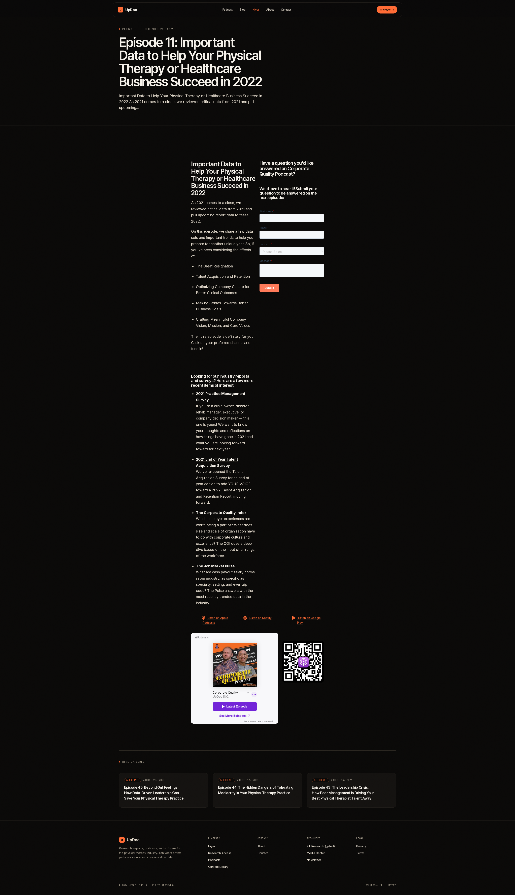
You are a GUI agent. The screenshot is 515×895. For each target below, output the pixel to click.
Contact (286, 9)
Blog (242, 9)
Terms (360, 853)
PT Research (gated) (321, 846)
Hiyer (256, 9)
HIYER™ (391, 885)
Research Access (219, 853)
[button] (212, 620)
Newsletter (314, 860)
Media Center (316, 853)
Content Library (218, 866)
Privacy (361, 846)
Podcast (227, 9)
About (270, 9)
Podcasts (214, 860)
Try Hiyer (387, 9)
